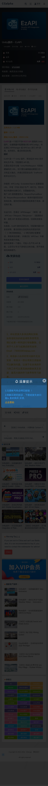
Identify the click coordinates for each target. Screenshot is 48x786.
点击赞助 (9, 402)
